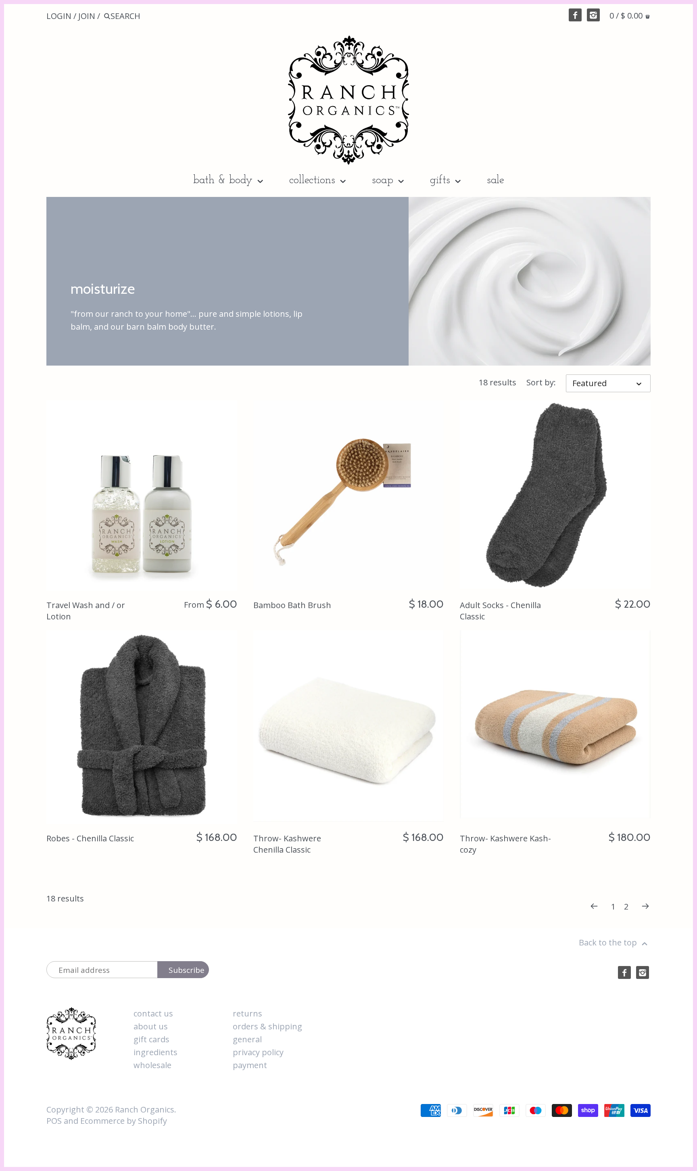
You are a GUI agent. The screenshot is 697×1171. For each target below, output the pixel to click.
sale (495, 180)
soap (384, 180)
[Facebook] (575, 14)
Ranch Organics (144, 1109)
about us (151, 1026)
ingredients (155, 1052)
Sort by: (541, 382)
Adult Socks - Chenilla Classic (500, 611)
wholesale (152, 1065)
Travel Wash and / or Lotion (85, 611)
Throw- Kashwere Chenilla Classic (287, 844)
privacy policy (258, 1052)
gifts (441, 180)
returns (247, 1013)
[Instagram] (593, 14)
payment (250, 1065)
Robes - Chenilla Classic (90, 838)
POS (54, 1120)
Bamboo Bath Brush (292, 605)
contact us (153, 1013)
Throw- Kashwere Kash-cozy (505, 844)
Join (86, 15)
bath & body (224, 180)
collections (313, 180)
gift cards (151, 1039)
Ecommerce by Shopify (123, 1120)
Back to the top (609, 942)
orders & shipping (267, 1026)
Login (58, 15)
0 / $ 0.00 (627, 15)
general (247, 1039)
